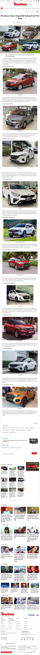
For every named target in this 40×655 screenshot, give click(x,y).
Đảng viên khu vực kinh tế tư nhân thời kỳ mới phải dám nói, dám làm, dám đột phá (6, 518)
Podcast (26, 618)
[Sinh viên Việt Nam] (31, 615)
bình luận (35, 12)
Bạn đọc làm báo (7, 652)
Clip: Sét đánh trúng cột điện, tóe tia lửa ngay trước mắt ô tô (4, 495)
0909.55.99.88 (25, 632)
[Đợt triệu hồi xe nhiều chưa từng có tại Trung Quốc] (4, 480)
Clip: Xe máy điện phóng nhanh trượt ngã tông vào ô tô (12, 495)
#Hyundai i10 (5, 432)
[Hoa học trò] (37, 615)
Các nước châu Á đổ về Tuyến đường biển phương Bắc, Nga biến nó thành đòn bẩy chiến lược (19, 577)
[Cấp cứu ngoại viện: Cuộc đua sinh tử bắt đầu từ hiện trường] (20, 600)
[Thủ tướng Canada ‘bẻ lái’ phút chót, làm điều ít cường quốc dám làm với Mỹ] (33, 569)
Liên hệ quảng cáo (25, 631)
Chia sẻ (2, 33)
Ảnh (17, 618)
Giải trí (4, 544)
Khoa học (10, 627)
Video (2, 618)
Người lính (37, 8)
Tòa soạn (3, 631)
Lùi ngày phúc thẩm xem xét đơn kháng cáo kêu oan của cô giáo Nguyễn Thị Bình (33, 538)
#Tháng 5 (12, 430)
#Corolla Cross (13, 432)
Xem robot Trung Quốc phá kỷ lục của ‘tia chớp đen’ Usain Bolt (4, 590)
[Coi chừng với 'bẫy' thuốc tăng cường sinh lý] (7, 600)
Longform (3, 620)
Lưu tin (2, 36)
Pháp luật (29, 8)
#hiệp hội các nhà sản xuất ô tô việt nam (11, 427)
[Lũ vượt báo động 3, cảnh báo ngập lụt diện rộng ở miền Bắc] (20, 510)
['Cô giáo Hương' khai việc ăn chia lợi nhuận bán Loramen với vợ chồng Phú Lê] (7, 530)
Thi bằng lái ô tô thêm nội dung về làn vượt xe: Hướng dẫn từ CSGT (12, 474)
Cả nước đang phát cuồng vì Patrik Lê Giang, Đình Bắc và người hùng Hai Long (19, 558)
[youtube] (38, 1)
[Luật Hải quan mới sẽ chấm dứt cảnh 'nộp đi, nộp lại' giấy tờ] (33, 510)
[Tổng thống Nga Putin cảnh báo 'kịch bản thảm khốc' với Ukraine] (25, 585)
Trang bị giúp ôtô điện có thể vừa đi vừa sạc (4, 472)
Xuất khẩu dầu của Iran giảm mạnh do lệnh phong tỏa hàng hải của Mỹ (35, 590)
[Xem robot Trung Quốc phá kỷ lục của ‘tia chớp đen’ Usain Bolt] (5, 585)
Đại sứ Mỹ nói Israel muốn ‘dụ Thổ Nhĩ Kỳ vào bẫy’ (14, 590)
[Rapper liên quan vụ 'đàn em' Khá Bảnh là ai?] (20, 530)
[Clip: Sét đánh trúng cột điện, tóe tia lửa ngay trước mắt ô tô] (4, 490)
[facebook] (36, 1)
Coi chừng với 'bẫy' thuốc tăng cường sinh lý (6, 607)
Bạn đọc (25, 627)
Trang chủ (2, 8)
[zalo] (30, 640)
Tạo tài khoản (11, 447)
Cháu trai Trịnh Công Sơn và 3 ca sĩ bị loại (6, 556)
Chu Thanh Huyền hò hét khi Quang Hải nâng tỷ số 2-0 (32, 556)
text (30, 12)
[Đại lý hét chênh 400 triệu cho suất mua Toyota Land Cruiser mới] (33, 441)
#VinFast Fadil (6, 430)
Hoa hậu (18, 627)
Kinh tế (7, 8)
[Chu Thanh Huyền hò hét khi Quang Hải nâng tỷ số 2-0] (33, 549)
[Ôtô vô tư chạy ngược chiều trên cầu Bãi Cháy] (12, 480)
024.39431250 (4, 634)
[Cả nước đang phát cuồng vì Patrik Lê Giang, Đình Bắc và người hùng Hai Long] (20, 549)
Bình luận (2, 38)
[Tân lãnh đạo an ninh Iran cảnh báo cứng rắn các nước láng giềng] (7, 569)
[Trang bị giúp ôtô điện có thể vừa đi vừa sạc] (4, 468)
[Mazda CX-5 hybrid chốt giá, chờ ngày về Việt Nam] (21, 490)
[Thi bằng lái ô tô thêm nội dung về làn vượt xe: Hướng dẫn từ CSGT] (12, 468)
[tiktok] (28, 639)
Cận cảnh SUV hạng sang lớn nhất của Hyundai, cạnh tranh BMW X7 (21, 474)
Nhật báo (11, 618)
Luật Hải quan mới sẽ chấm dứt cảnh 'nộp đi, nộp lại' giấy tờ (33, 517)
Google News (37, 12)
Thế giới (22, 8)
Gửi (34, 453)
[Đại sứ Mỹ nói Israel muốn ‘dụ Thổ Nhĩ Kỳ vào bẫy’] (15, 585)
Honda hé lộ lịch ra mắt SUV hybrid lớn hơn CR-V (21, 484)
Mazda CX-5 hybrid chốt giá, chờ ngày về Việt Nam (21, 494)
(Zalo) (29, 632)
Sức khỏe (18, 8)
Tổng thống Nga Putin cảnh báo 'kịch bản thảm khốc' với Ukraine (24, 590)
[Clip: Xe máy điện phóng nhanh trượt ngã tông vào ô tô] (12, 490)
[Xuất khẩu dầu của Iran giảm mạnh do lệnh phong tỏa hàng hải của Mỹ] (35, 585)
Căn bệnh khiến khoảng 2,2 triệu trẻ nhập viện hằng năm (33, 607)
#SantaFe (32, 427)
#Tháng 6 (29, 430)
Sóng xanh (11, 8)
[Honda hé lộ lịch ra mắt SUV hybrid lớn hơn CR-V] (21, 480)
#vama (22, 427)
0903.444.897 (4, 639)
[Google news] (33, 640)
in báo (33, 12)
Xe (1, 11)
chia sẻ (28, 12)
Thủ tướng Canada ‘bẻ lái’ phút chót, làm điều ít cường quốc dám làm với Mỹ (32, 577)
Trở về (2, 41)
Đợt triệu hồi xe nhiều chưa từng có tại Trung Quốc (4, 484)
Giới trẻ (26, 8)
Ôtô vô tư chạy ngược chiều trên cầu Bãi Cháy (12, 484)
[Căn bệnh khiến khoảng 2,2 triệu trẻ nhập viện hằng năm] (33, 600)
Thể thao (33, 8)
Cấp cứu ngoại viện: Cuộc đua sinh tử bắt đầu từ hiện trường (20, 607)
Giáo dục (2, 627)
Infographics (11, 620)
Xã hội (5, 8)
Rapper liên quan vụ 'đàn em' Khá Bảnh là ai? (20, 536)
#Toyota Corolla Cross (20, 430)
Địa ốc (15, 8)
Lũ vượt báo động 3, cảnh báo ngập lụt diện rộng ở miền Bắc (19, 517)
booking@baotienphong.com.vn (27, 634)
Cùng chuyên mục (7, 464)
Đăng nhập (4, 447)
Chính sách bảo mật (10, 643)
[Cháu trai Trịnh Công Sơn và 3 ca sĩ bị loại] (7, 549)
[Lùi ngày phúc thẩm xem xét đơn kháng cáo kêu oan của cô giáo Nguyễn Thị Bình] (33, 530)
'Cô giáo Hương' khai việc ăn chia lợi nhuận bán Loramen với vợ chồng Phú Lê (7, 537)
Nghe (2, 30)
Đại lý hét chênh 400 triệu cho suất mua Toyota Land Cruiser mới (15, 441)
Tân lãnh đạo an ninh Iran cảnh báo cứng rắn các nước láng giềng (6, 576)
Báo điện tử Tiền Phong (20, 4)
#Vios (27, 427)
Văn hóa (18, 625)
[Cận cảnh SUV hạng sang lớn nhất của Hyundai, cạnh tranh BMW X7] (21, 468)
